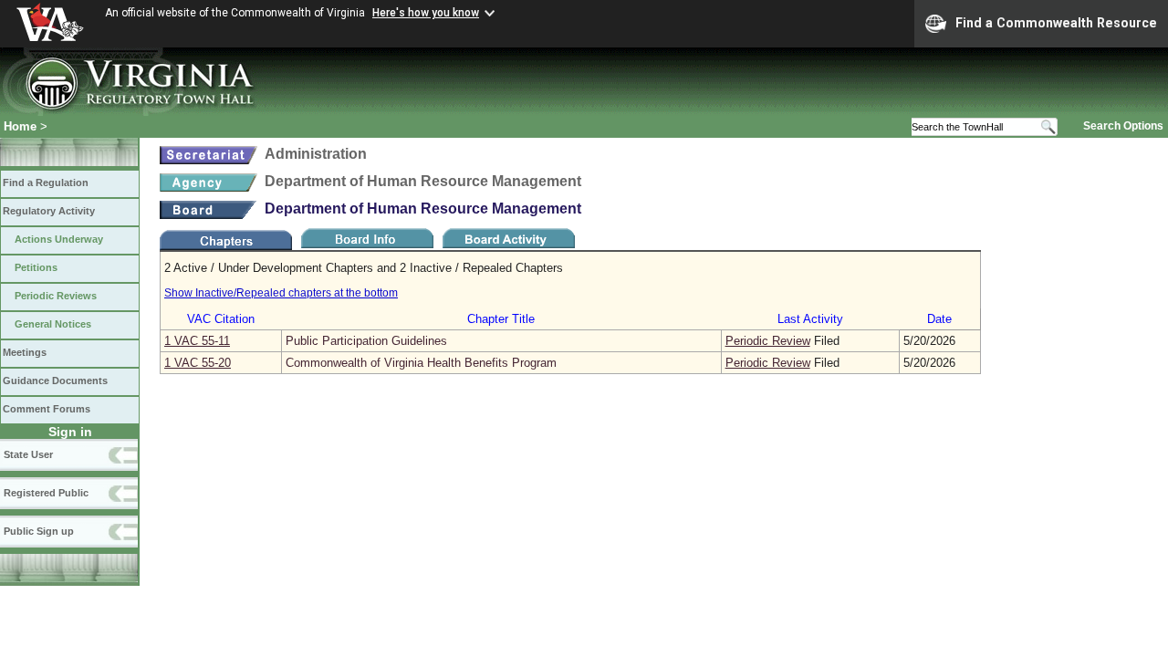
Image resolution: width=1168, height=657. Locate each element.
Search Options (1123, 125)
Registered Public (46, 492)
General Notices (53, 323)
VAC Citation (221, 319)
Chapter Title (501, 319)
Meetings (25, 352)
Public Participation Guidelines (366, 341)
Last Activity (810, 319)
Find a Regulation (46, 182)
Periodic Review (767, 341)
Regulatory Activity (49, 210)
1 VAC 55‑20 (197, 363)
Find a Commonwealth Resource (1056, 23)
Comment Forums (46, 408)
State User (28, 454)
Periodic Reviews (56, 295)
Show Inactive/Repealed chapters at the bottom (281, 292)
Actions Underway (59, 239)
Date (939, 319)
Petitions (36, 267)
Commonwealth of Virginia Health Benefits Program (421, 363)
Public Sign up (39, 531)
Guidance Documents (55, 380)
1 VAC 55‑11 (197, 341)
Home (20, 126)
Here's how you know (425, 12)
